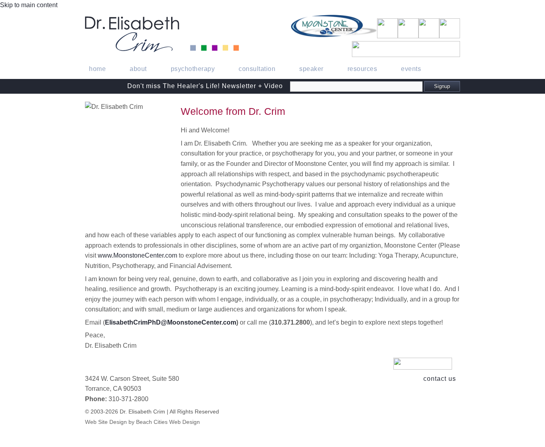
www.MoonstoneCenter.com (137, 255)
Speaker (311, 68)
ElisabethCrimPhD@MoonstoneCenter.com (170, 322)
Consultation (257, 68)
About (138, 68)
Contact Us (439, 378)
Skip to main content (28, 5)
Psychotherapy (193, 68)
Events (411, 68)
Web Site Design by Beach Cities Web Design (142, 422)
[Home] (162, 50)
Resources (362, 68)
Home (97, 68)
